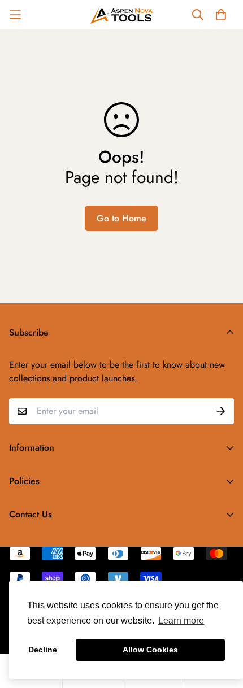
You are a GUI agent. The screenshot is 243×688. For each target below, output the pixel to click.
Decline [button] (42, 649)
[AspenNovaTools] (121, 14)
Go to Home (121, 218)
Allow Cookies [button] (150, 649)
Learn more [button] (181, 620)
